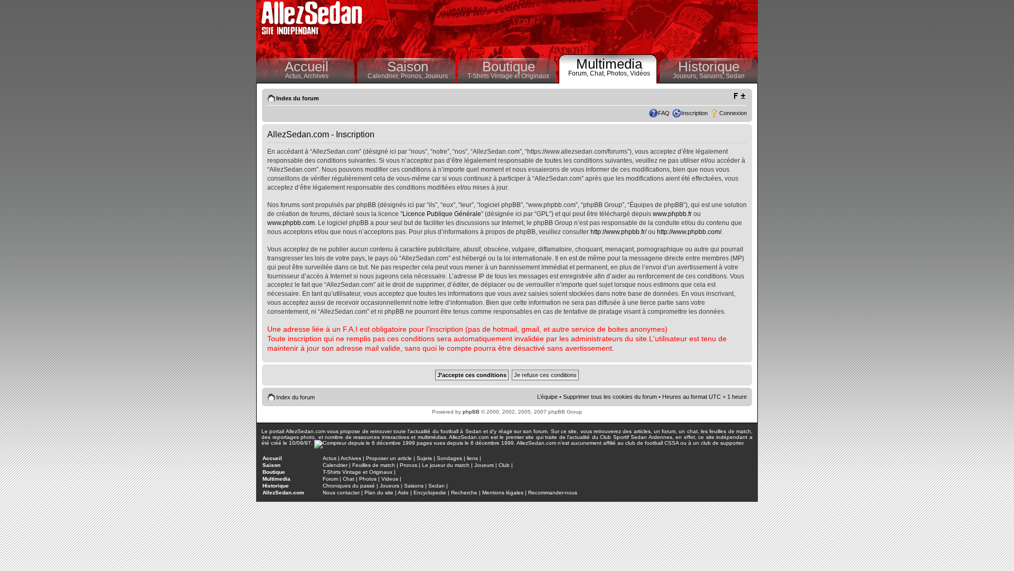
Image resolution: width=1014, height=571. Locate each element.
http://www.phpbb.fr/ (618, 232)
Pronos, (413, 76)
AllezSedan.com (283, 492)
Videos (389, 479)
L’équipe (547, 397)
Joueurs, (686, 76)
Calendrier (335, 465)
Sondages (449, 458)
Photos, (618, 73)
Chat (348, 479)
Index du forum (297, 98)
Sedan (735, 76)
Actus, (294, 76)
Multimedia (609, 64)
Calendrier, (384, 76)
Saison (407, 66)
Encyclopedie (430, 492)
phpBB (471, 412)
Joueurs (436, 76)
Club (504, 465)
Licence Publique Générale (441, 214)
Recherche (464, 492)
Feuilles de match (373, 465)
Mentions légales (502, 492)
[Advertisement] (563, 26)
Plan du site (378, 492)
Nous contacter (341, 492)
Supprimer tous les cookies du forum (610, 397)
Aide (403, 492)
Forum (330, 479)
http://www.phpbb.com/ (689, 232)
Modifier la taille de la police (739, 96)
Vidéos (640, 73)
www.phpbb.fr (672, 214)
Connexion (733, 113)
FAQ (664, 113)
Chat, (598, 73)
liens (472, 458)
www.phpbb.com (291, 223)
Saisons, (712, 76)
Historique (708, 66)
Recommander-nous (552, 492)
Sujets (424, 458)
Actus (329, 458)
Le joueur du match (446, 465)
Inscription (694, 113)
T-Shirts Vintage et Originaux (508, 76)
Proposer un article (389, 458)
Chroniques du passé (349, 486)
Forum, (579, 73)
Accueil (306, 66)
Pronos (408, 465)
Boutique (508, 66)
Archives (316, 76)
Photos (368, 479)
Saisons (414, 486)
